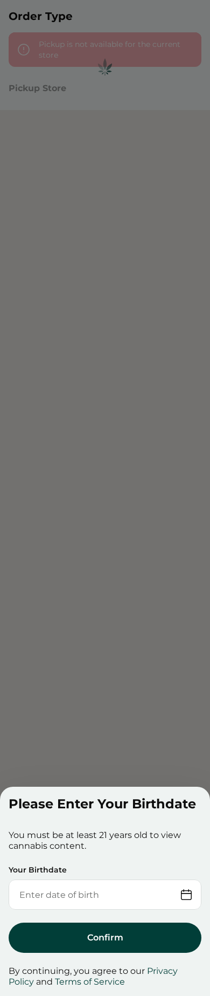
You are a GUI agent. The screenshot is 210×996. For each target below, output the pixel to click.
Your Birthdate (38, 870)
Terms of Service (90, 982)
